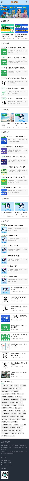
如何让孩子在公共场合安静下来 (14, 225)
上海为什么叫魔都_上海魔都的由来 (7, 124)
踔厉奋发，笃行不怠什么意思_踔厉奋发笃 (19, 335)
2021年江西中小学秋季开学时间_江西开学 (19, 316)
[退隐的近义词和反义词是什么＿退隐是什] (4, 62)
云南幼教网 (10, 410)
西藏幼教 (4, 410)
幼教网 (3, 385)
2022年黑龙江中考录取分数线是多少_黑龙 (17, 146)
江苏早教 (13, 394)
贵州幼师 (25, 410)
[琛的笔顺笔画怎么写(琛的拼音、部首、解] (4, 83)
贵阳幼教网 (11, 430)
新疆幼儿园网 (18, 408)
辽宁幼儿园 (18, 388)
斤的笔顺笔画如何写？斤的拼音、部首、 (19, 345)
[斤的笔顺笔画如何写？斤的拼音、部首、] (5, 347)
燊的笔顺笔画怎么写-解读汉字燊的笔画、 (19, 363)
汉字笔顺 (3, 78)
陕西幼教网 (13, 405)
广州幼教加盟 (13, 433)
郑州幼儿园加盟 (22, 413)
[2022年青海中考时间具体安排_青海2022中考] (4, 172)
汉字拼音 (3, 47)
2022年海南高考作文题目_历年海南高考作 (7, 35)
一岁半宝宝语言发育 (11, 266)
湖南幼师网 (4, 402)
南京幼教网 (20, 427)
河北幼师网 (23, 385)
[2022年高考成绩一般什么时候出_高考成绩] (4, 162)
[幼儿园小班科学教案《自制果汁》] (7, 206)
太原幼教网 (15, 424)
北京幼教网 (9, 385)
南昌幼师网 (12, 416)
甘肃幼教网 (21, 405)
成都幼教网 (21, 433)
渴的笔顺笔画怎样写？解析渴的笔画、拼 (19, 307)
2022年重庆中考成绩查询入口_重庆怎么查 (17, 177)
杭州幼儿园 (12, 419)
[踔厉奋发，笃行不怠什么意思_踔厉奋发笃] (5, 337)
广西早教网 (17, 410)
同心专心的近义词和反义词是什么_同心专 (17, 68)
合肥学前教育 (5, 419)
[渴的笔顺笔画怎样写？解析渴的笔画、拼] (5, 309)
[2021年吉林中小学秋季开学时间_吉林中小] (4, 141)
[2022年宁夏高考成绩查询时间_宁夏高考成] (4, 192)
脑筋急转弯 (4, 114)
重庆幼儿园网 (19, 402)
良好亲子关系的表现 (11, 276)
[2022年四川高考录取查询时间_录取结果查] (21, 28)
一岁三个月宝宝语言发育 (12, 256)
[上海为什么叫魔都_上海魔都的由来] (7, 117)
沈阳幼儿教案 (14, 422)
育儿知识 (17, 114)
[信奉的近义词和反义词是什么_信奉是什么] (5, 328)
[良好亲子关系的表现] (4, 281)
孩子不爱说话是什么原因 (12, 246)
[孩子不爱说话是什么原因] (4, 250)
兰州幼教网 (11, 436)
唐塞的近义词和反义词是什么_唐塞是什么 (17, 47)
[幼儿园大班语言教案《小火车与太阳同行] (21, 206)
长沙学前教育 (5, 427)
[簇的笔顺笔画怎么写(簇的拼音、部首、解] (5, 300)
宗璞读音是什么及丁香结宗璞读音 (15, 88)
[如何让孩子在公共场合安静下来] (4, 230)
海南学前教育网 (5, 413)
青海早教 (11, 408)
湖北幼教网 (23, 399)
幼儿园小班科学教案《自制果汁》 (7, 213)
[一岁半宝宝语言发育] (4, 271)
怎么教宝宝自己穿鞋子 (12, 235)
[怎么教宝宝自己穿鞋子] (4, 240)
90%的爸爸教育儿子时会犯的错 (21, 124)
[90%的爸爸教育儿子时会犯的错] (21, 117)
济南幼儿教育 (5, 416)
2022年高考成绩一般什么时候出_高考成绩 (17, 157)
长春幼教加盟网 (5, 422)
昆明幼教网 (18, 430)
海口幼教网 (4, 430)
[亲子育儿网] (15, 3)
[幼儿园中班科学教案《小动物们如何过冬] (5, 290)
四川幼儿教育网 (5, 405)
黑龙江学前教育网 (14, 391)
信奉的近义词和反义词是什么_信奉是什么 (19, 326)
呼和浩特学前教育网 (6, 424)
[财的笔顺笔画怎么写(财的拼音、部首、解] (5, 356)
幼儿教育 (4, 203)
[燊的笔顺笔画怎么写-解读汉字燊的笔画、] (5, 366)
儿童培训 (3, 225)
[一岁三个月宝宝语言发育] (4, 261)
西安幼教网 (4, 436)
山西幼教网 (4, 388)
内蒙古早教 (11, 388)
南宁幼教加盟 (5, 433)
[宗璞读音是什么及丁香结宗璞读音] (4, 93)
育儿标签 (5, 453)
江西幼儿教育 (18, 396)
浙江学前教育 (20, 394)
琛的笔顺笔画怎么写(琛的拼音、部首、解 (17, 78)
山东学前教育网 (5, 399)
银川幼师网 (12, 427)
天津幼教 (16, 385)
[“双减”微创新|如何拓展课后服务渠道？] (5, 375)
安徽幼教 (4, 396)
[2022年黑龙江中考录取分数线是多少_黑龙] (4, 151)
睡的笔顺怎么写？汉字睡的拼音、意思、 (17, 98)
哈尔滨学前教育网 (21, 419)
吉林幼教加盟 (5, 391)
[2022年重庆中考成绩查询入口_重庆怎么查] (4, 182)
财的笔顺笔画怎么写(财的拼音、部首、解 (18, 354)
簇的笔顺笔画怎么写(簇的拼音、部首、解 (18, 298)
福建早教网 (10, 396)
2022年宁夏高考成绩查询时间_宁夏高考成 (17, 187)
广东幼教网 (11, 402)
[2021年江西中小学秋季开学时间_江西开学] (5, 319)
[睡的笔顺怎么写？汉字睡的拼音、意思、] (4, 103)
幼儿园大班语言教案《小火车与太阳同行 (21, 213)
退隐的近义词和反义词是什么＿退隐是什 (17, 58)
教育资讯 (3, 136)
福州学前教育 (20, 416)
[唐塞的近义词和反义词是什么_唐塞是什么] (4, 52)
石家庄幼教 (13, 413)
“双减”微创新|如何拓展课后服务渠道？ (19, 373)
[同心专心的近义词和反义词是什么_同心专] (4, 73)
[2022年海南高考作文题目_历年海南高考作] (7, 28)
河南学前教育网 (14, 399)
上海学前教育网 (5, 394)
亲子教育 (4, 25)
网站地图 (12, 453)
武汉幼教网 (23, 424)
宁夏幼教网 (4, 408)
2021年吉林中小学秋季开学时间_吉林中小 (17, 136)
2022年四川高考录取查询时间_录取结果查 (21, 35)
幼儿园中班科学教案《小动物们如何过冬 (19, 288)
